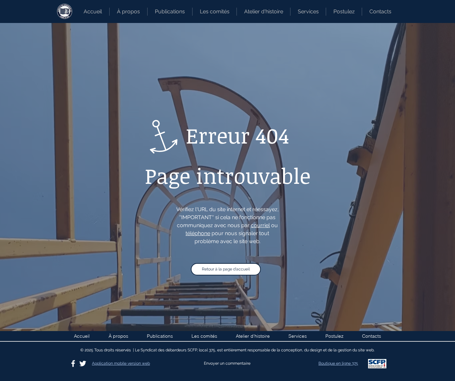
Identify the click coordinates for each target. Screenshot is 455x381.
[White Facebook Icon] (73, 363)
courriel (260, 225)
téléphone (198, 233)
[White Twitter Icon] (82, 363)
